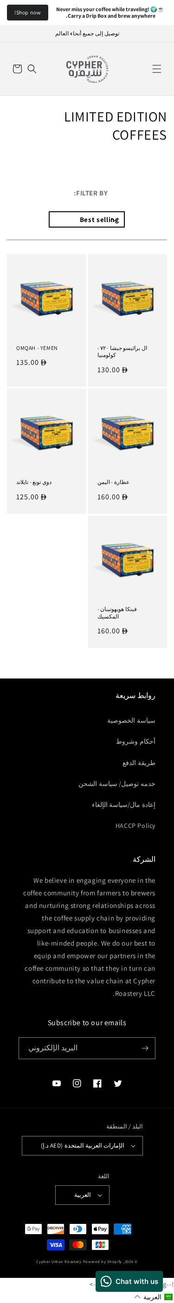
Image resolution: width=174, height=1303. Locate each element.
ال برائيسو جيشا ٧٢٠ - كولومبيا (122, 351)
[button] (157, 69)
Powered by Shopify (102, 1261)
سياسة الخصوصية (131, 720)
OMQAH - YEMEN (37, 347)
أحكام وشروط (135, 741)
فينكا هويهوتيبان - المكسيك (117, 612)
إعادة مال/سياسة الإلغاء (123, 804)
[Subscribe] (145, 1048)
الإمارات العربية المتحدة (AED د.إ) (83, 1145)
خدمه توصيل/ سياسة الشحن (116, 783)
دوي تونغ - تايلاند (34, 481)
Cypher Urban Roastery (59, 1261)
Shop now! (27, 12)
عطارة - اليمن (113, 481)
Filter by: (91, 192)
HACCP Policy (135, 825)
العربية (82, 1195)
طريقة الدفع (138, 763)
